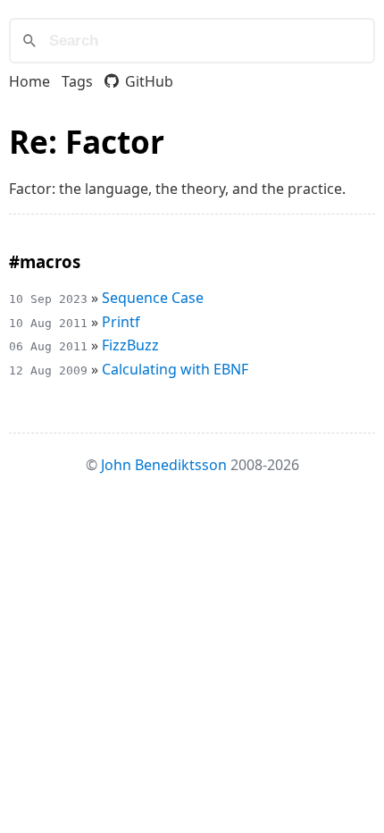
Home (29, 81)
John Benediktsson (164, 465)
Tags (77, 81)
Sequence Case (153, 297)
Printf (121, 322)
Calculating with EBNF (175, 369)
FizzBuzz (130, 345)
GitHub (149, 81)
